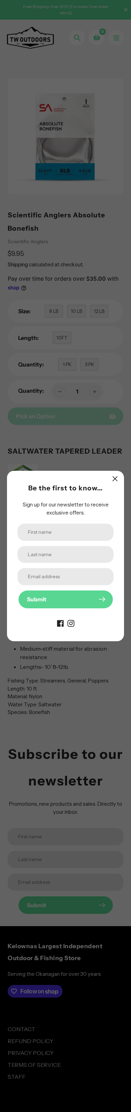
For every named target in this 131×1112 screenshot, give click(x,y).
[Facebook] (60, 623)
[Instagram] (70, 623)
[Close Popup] (115, 478)
